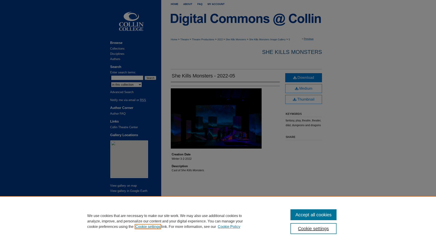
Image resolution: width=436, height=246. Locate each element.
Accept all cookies (313, 214)
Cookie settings (147, 227)
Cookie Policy (229, 227)
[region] (218, 221)
